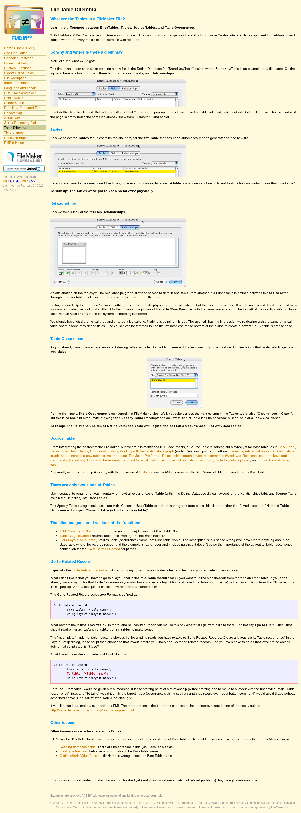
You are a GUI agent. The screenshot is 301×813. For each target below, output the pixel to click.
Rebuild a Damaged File (22, 107)
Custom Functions (17, 68)
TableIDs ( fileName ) (75, 536)
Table (143, 472)
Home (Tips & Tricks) (19, 48)
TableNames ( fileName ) (78, 531)
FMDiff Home (14, 143)
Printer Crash (14, 103)
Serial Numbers (15, 118)
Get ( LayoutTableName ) (78, 540)
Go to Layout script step (232, 460)
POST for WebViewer (20, 93)
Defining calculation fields (69, 451)
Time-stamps (14, 132)
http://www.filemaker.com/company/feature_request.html (92, 710)
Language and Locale (20, 88)
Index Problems (16, 83)
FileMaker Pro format (144, 455)
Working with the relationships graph (147, 451)
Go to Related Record (103, 549)
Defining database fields (77, 747)
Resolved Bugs (15, 138)
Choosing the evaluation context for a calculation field (126, 460)
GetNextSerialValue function (80, 756)
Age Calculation (16, 53)
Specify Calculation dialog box (190, 460)
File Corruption (15, 78)
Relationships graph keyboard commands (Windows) (201, 455)
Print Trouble (13, 98)
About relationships (104, 451)
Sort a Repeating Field (21, 123)
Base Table (286, 447)
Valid (11, 181)
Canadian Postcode (18, 58)
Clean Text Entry (16, 63)
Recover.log (13, 113)
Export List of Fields (19, 73)
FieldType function (73, 751)
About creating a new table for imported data (94, 455)
